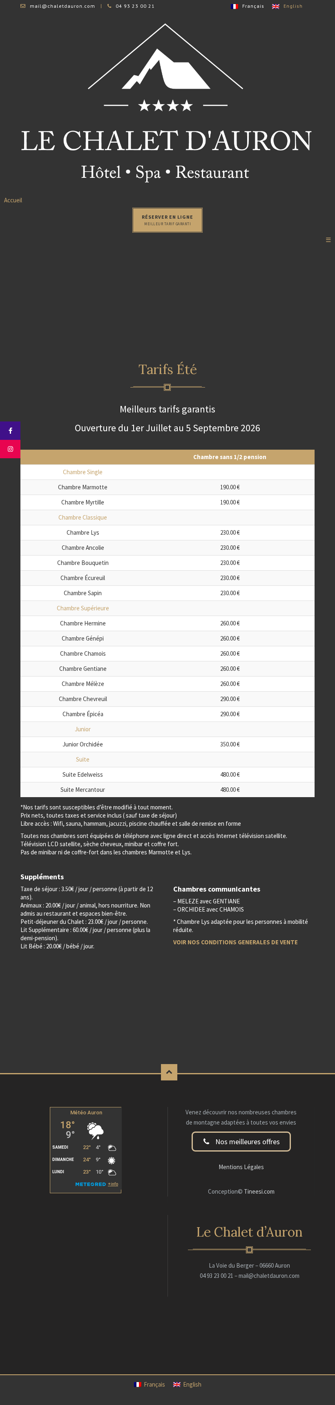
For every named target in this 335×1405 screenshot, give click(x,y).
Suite (82, 759)
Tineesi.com (259, 1191)
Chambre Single (83, 472)
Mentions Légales (241, 1167)
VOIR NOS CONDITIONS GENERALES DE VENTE (235, 942)
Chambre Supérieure (83, 608)
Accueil (13, 200)
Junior (83, 729)
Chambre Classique (82, 517)
